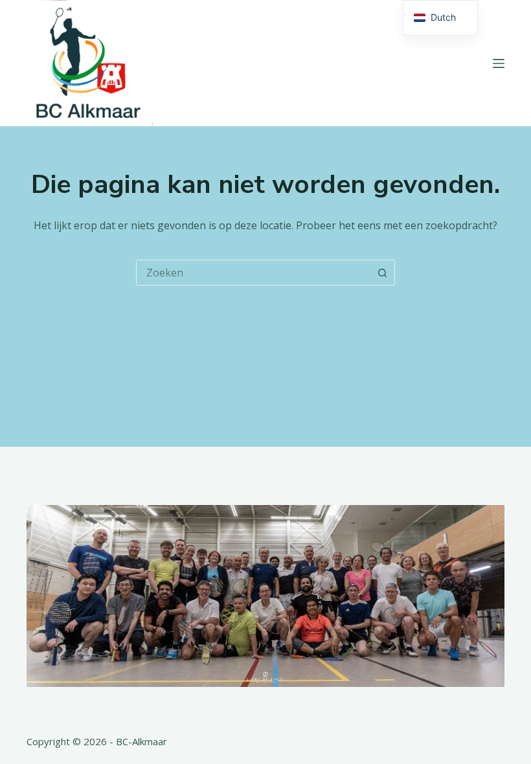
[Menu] (498, 63)
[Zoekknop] (382, 272)
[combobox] (253, 273)
